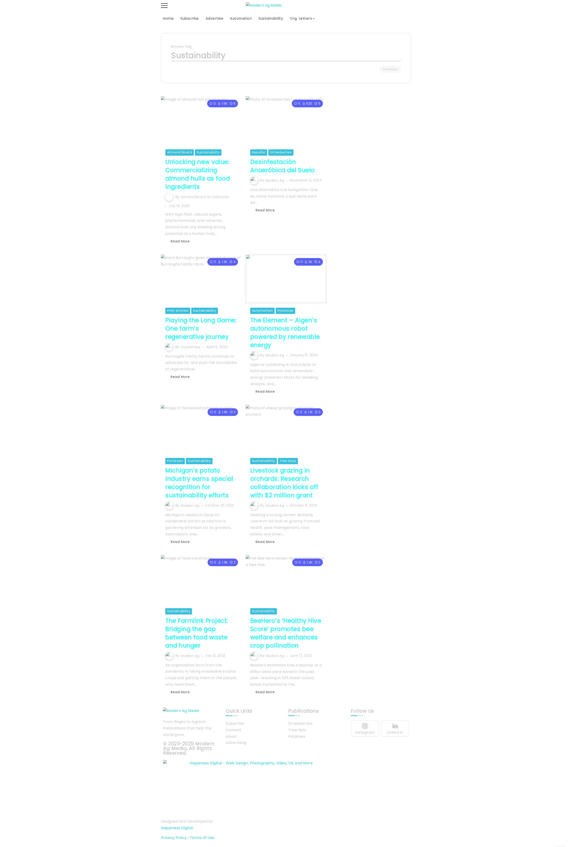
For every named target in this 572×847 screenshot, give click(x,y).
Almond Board (179, 152)
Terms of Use (202, 837)
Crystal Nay (191, 347)
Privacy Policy (174, 837)
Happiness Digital (177, 827)
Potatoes (285, 310)
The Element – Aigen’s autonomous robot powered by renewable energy (285, 332)
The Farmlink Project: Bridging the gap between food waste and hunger (196, 633)
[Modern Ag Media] (264, 5)
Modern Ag (275, 180)
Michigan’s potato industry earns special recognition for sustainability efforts (199, 482)
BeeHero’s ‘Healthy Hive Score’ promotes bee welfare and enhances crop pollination (285, 633)
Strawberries (281, 152)
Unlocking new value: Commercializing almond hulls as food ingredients (197, 174)
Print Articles (177, 310)
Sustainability (208, 152)
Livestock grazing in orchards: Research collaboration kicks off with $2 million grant (284, 482)
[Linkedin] (395, 728)
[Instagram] (365, 728)
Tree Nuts (288, 461)
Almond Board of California (205, 197)
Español (259, 152)
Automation (262, 310)
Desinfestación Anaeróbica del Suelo (282, 166)
